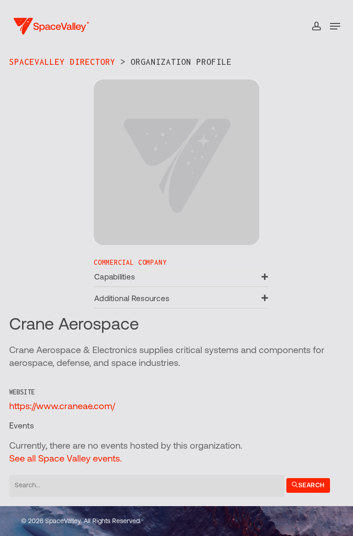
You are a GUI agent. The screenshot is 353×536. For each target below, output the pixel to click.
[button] (335, 26)
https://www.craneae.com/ (62, 406)
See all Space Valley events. (65, 459)
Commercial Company (130, 262)
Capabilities (114, 277)
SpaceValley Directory (62, 62)
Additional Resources (131, 299)
